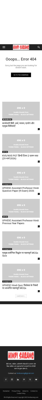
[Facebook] (6, 379)
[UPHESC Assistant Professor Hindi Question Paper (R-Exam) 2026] (21, 176)
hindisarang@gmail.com (25, 373)
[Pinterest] (24, 379)
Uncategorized (7, 184)
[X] (30, 379)
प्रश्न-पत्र (5, 152)
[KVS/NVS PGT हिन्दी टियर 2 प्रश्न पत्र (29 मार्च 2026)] (21, 143)
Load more (20, 296)
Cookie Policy (21, 393)
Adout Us (25, 391)
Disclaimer (6, 391)
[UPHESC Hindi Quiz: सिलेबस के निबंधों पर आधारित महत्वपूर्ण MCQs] (21, 273)
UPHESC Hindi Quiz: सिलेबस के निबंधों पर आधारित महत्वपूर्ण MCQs (20, 286)
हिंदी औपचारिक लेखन (7, 119)
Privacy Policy (16, 391)
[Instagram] (12, 379)
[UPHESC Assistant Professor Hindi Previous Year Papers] (21, 208)
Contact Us (33, 391)
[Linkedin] (18, 379)
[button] (3, 47)
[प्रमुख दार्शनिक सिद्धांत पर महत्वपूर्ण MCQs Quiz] (21, 240)
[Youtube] (36, 379)
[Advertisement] (21, 22)
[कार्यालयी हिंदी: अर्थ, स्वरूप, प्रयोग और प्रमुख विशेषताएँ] (21, 111)
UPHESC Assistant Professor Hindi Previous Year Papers (20, 222)
